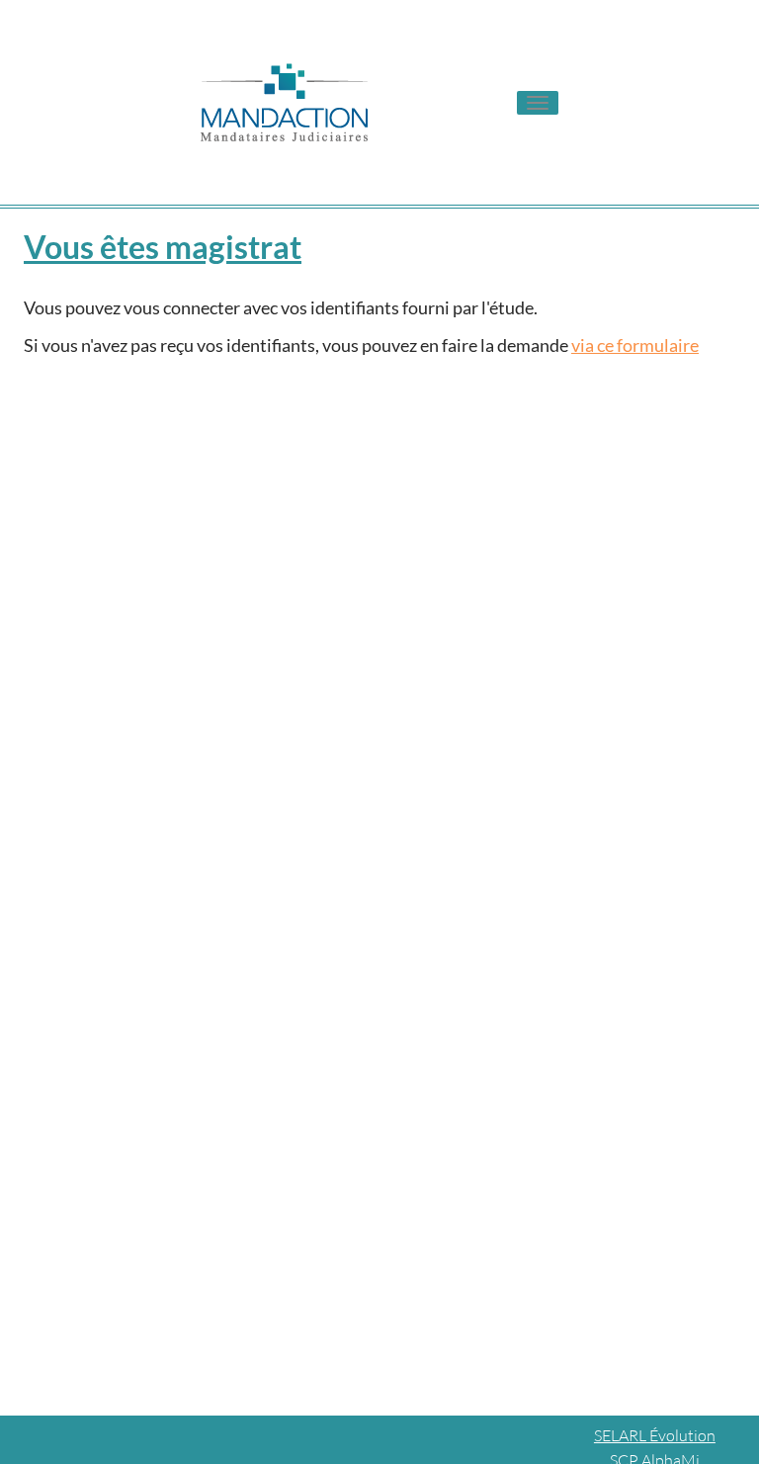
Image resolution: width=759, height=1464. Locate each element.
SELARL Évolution (655, 1435)
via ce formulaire (635, 345)
